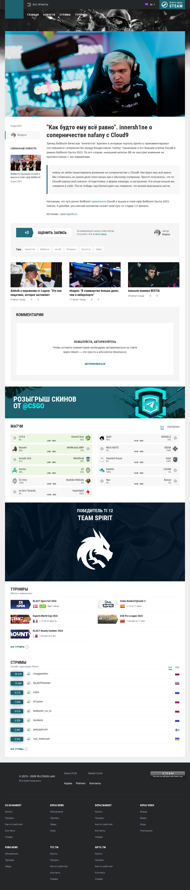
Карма (68, 783)
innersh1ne (30, 249)
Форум (143, 812)
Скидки (9, 837)
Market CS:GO (95, 773)
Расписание (146, 831)
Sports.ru (86, 249)
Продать (9, 818)
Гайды (53, 824)
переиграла (98, 202)
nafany (99, 249)
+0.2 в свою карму (97, 234)
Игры (52, 831)
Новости (49, 14)
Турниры (81, 14)
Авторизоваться (95, 363)
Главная (33, 14)
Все (162, 427)
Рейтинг (81, 783)
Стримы (65, 14)
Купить (8, 812)
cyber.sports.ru (68, 214)
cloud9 (58, 249)
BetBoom (45, 249)
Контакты (95, 783)
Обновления (56, 812)
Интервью (71, 249)
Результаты (173, 427)
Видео (143, 818)
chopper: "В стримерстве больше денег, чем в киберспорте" (94, 293)
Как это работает (14, 824)
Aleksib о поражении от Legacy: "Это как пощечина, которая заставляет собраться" (36, 293)
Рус (177, 667)
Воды (143, 824)
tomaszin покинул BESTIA (144, 291)
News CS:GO (70, 773)
